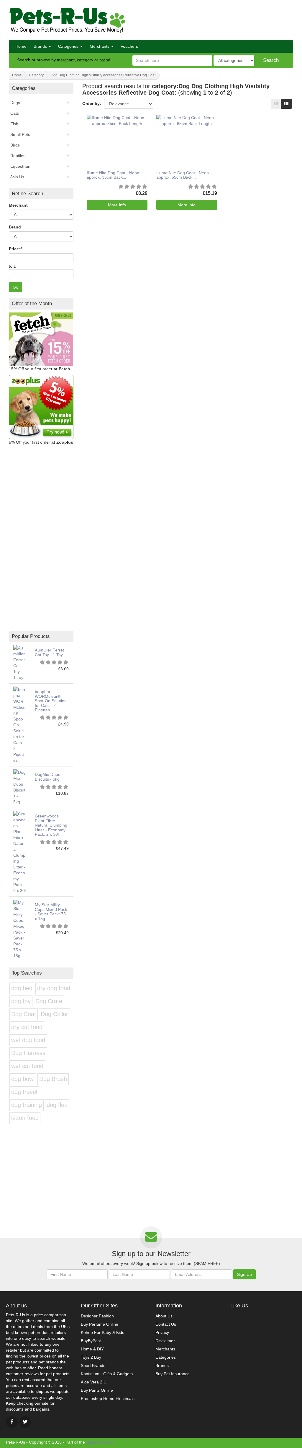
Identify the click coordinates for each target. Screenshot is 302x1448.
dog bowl (23, 1079)
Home (21, 46)
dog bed (21, 988)
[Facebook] (12, 1422)
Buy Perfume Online (99, 1324)
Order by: (91, 103)
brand (104, 59)
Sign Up (244, 1274)
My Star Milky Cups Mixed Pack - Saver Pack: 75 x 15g (51, 911)
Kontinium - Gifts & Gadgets (107, 1373)
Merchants (100, 46)
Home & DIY (92, 1349)
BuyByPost (91, 1340)
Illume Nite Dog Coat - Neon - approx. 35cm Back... (114, 175)
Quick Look (115, 131)
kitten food (25, 1118)
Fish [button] (14, 123)
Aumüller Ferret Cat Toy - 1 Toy (49, 652)
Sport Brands (93, 1365)
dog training (26, 1105)
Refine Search (27, 193)
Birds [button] (15, 145)
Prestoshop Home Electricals (107, 1398)
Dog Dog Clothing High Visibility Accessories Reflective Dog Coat (103, 75)
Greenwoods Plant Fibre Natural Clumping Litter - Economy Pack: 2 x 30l (51, 825)
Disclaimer (165, 1340)
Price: (14, 248)
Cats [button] (14, 113)
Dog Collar (54, 1014)
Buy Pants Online (97, 1390)
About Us (164, 1316)
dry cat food (26, 1027)
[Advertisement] (224, 19)
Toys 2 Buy (91, 1357)
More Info (117, 205)
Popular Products (31, 636)
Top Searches (27, 973)
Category (36, 75)
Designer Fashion (97, 1316)
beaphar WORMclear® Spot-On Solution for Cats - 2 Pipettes (51, 700)
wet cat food (27, 1066)
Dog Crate (48, 1001)
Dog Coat (23, 1014)
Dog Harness (28, 1053)
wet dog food (28, 1040)
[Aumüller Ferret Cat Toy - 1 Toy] (19, 662)
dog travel (24, 1092)
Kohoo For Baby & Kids (102, 1332)
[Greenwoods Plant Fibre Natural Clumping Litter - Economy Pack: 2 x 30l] (19, 852)
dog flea (57, 1105)
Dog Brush (53, 1079)
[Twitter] (25, 1422)
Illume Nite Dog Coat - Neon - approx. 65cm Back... (183, 175)
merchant (66, 59)
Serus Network (100, 1442)
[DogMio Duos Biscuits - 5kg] (19, 786)
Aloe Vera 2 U (93, 1382)
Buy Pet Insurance (172, 1373)
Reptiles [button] (17, 155)
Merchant (18, 205)
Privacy (162, 1332)
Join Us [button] (17, 177)
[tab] (41, 304)
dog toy (21, 1001)
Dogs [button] (15, 102)
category (85, 59)
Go (15, 287)
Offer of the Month (32, 303)
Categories (69, 46)
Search (271, 60)
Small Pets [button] (20, 134)
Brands (41, 46)
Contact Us (165, 1324)
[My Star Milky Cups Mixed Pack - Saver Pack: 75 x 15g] (19, 929)
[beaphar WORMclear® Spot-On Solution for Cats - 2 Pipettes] (19, 724)
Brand (15, 227)
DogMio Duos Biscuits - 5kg (47, 776)
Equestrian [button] (20, 166)
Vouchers (129, 46)
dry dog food (53, 988)
